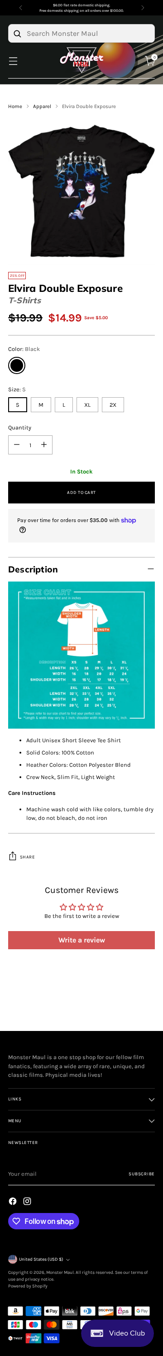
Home (15, 106)
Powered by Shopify (28, 1286)
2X (113, 404)
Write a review (81, 940)
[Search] (17, 33)
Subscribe (142, 1174)
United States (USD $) (41, 1259)
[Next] (143, 7)
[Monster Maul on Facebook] (13, 1202)
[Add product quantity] (44, 445)
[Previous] (21, 7)
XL (87, 404)
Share (27, 857)
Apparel (42, 106)
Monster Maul (60, 1272)
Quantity (19, 427)
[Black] (16, 365)
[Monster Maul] (81, 60)
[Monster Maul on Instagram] (28, 1202)
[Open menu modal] (13, 60)
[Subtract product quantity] (17, 445)
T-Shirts (24, 300)
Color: (24, 348)
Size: (17, 389)
